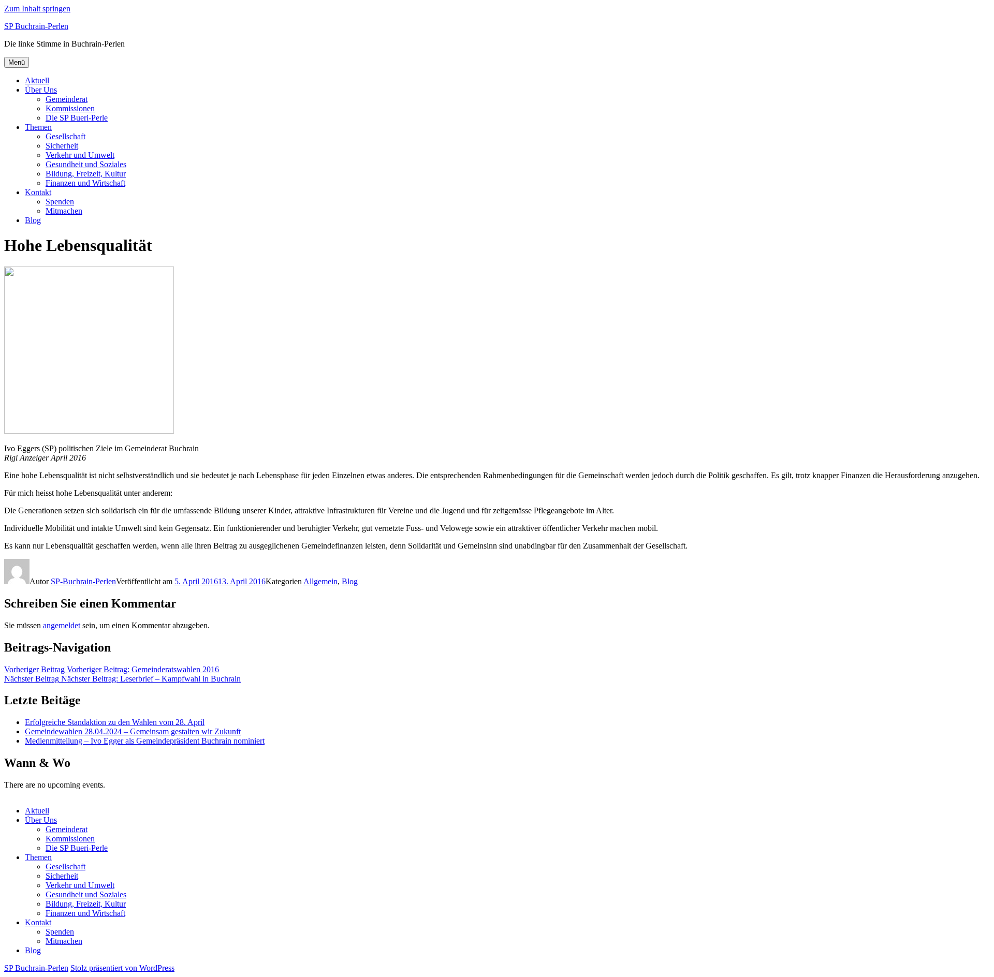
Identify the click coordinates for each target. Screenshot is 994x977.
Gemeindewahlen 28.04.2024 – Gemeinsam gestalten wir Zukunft (133, 731)
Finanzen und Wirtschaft (85, 183)
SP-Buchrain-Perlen (83, 581)
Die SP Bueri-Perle (77, 117)
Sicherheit (62, 145)
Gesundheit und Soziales (86, 164)
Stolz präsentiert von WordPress (122, 968)
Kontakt (38, 192)
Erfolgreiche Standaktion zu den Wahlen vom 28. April (114, 722)
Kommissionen (70, 108)
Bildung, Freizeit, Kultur (86, 173)
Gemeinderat (66, 99)
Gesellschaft (65, 136)
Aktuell (37, 80)
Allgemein (320, 581)
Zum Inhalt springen (37, 8)
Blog (33, 220)
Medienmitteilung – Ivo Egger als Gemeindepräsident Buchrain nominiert (145, 740)
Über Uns (41, 89)
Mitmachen (64, 210)
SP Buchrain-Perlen (36, 26)
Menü (16, 62)
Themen (38, 127)
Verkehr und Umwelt (80, 155)
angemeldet (61, 625)
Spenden (60, 201)
